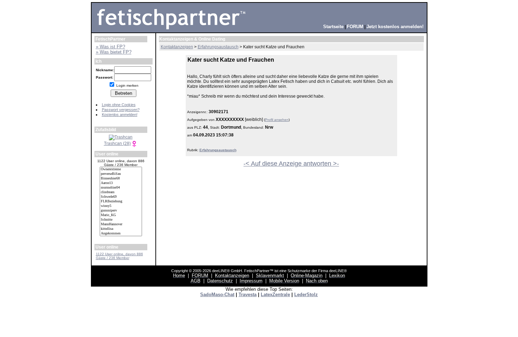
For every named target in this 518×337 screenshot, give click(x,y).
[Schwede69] (121, 197)
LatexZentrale (275, 294)
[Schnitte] (121, 219)
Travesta (248, 294)
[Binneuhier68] (121, 178)
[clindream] (121, 192)
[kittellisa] (121, 229)
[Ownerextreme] (121, 169)
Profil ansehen (277, 120)
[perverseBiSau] (121, 174)
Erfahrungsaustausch (217, 150)
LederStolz (306, 294)
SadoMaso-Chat (217, 294)
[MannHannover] (121, 224)
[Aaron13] (121, 183)
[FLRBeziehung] (121, 201)
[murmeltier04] (121, 187)
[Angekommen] (121, 233)
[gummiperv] (121, 210)
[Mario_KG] (121, 215)
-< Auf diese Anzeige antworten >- (291, 163)
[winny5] (121, 206)
